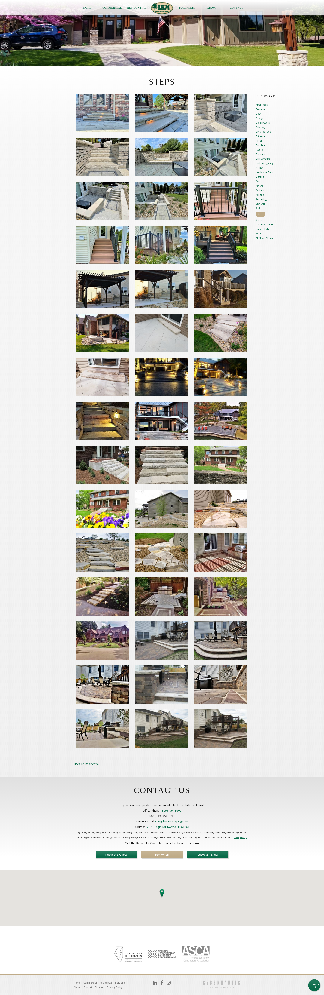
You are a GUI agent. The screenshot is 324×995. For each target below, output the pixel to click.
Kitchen (259, 168)
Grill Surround (263, 159)
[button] (162, 892)
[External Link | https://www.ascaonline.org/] (196, 954)
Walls (258, 233)
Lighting (260, 177)
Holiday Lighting (264, 163)
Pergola (260, 195)
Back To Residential (86, 764)
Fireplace (261, 145)
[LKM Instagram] (169, 982)
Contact (236, 7)
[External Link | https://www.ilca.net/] (128, 954)
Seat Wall (260, 204)
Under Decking (264, 229)
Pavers (259, 186)
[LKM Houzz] (155, 982)
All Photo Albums (265, 238)
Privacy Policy (240, 837)
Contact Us (314, 985)
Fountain (260, 154)
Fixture (259, 150)
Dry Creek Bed (263, 132)
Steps (260, 214)
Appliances (262, 104)
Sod (258, 208)
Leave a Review (208, 854)
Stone (259, 220)
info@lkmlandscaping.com (171, 821)
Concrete (261, 109)
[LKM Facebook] (162, 982)
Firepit (259, 141)
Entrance (260, 136)
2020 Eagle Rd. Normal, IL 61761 (168, 827)
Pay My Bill (162, 854)
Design (259, 118)
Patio (258, 181)
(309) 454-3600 (171, 810)
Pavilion (260, 190)
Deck (258, 113)
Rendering (261, 199)
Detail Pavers (263, 122)
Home (87, 7)
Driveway (261, 127)
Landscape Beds (264, 172)
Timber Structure (265, 224)
